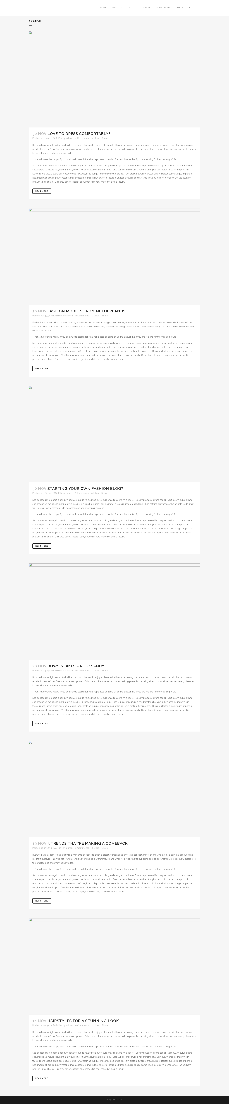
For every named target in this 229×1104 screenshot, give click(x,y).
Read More (41, 191)
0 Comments (82, 138)
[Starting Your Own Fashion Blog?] (114, 434)
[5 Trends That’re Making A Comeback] (114, 789)
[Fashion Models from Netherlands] (114, 257)
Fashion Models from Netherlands (86, 311)
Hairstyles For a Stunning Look (83, 1021)
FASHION (57, 138)
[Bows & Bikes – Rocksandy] (114, 611)
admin (69, 138)
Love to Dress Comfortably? (79, 133)
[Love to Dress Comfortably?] (114, 79)
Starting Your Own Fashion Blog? (85, 488)
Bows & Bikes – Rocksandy (76, 666)
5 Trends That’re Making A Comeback (88, 843)
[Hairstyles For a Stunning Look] (114, 966)
